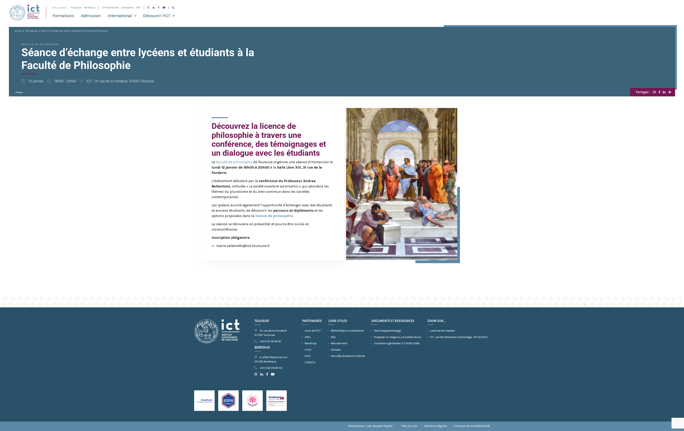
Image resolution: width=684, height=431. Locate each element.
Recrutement (339, 343)
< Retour (19, 92)
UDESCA (310, 362)
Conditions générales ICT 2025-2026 (396, 343)
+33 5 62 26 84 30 (271, 368)
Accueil (18, 31)
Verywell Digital (382, 426)
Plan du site (409, 426)
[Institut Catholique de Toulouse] (24, 12)
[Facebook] (659, 92)
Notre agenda (31, 31)
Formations (63, 15)
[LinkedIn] (664, 92)
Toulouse (76, 7)
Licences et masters (442, 330)
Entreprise (127, 7)
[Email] (654, 92)
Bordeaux (89, 7)
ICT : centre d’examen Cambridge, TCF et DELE (459, 337)
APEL (308, 337)
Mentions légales (435, 426)
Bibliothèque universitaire (347, 330)
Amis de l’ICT (313, 330)
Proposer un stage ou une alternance (397, 337)
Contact (336, 349)
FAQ (333, 337)
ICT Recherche (110, 7)
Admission (91, 15)
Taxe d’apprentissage (387, 330)
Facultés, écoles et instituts (348, 356)
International (120, 15)
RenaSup (310, 343)
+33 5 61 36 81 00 (270, 341)
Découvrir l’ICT (156, 15)
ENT (138, 7)
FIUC (307, 356)
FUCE (308, 349)
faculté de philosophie (234, 162)
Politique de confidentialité (472, 426)
